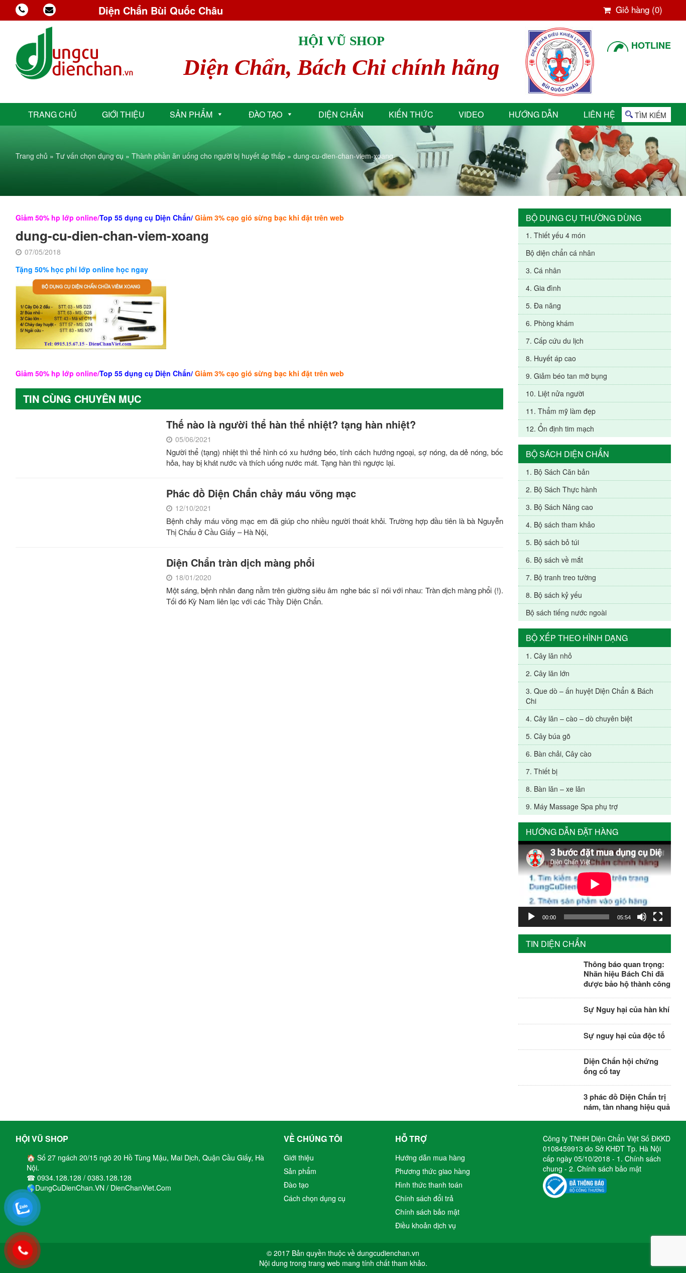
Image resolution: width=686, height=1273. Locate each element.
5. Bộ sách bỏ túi (552, 542)
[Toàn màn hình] (658, 917)
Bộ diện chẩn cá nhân (560, 253)
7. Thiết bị (541, 771)
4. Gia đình (543, 288)
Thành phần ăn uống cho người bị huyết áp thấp (208, 156)
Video (471, 114)
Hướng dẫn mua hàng (430, 1157)
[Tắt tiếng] (642, 917)
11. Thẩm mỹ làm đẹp (561, 411)
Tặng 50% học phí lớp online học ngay (82, 269)
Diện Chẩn (341, 114)
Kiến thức (411, 114)
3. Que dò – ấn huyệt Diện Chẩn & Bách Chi (589, 696)
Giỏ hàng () (637, 9)
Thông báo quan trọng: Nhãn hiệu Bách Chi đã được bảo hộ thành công (627, 974)
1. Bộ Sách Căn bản (558, 472)
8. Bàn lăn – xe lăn (555, 789)
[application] (594, 884)
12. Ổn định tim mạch (560, 428)
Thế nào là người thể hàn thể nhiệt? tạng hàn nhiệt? (291, 424)
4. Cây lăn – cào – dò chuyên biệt (579, 718)
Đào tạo (265, 114)
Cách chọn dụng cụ (315, 1198)
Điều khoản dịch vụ (425, 1225)
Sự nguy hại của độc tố (624, 1035)
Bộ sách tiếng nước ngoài (566, 612)
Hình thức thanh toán (429, 1185)
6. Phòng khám (550, 323)
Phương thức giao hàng (432, 1171)
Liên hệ (599, 114)
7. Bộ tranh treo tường (561, 577)
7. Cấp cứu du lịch (555, 341)
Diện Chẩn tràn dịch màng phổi (240, 562)
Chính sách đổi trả (424, 1198)
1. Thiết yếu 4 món (556, 235)
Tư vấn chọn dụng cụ (90, 156)
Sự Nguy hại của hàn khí (626, 1009)
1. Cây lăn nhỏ (549, 656)
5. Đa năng (543, 305)
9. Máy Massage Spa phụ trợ (572, 806)
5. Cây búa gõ (548, 736)
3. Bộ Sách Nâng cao (559, 507)
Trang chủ (52, 114)
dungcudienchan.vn (388, 1253)
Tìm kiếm (650, 115)
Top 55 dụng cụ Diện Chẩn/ (146, 218)
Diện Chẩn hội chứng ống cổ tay (621, 1066)
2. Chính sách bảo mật (605, 1168)
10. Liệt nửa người (555, 393)
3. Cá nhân (543, 270)
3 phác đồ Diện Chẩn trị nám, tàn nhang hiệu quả (627, 1101)
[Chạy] (531, 917)
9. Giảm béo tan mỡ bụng (566, 376)
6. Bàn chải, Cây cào (559, 754)
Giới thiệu (123, 114)
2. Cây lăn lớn (547, 673)
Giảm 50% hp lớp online (56, 218)
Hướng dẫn (533, 114)
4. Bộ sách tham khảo (560, 524)
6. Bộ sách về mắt (554, 560)
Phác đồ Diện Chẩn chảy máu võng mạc (261, 493)
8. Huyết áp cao (551, 358)
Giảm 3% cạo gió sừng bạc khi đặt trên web (269, 218)
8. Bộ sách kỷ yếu (554, 595)
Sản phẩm (191, 114)
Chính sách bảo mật (427, 1212)
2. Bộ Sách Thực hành (561, 489)
